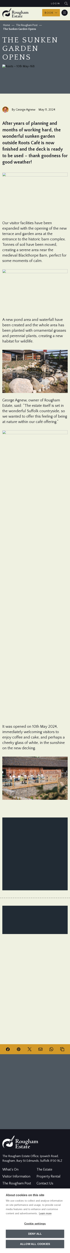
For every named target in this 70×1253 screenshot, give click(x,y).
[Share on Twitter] (30, 1049)
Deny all (35, 1233)
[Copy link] (62, 1049)
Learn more (45, 1213)
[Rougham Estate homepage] (15, 13)
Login (55, 3)
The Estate (44, 1170)
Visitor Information (16, 1176)
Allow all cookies (35, 1244)
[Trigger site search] (66, 3)
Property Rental (48, 1176)
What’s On (10, 1170)
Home (6, 25)
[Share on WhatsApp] (51, 1049)
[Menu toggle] (64, 13)
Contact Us (45, 1183)
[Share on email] (40, 1049)
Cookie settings (35, 1223)
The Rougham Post (27, 25)
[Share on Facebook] (8, 1049)
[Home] (20, 1147)
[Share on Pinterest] (19, 1049)
